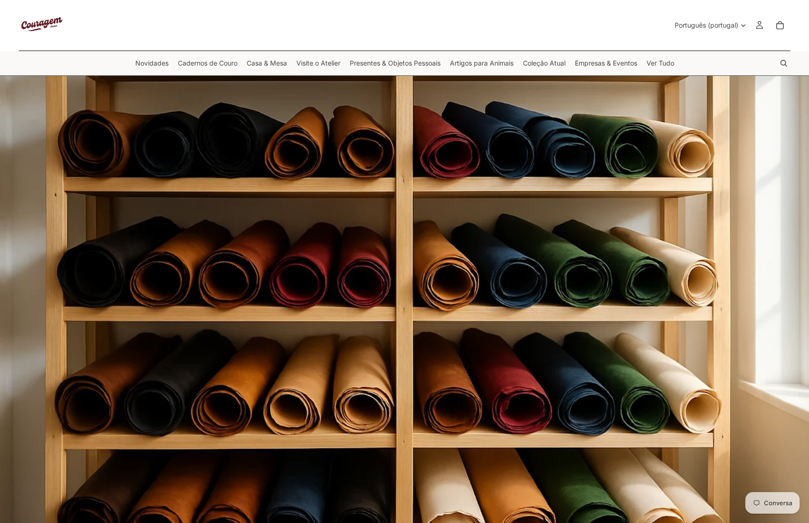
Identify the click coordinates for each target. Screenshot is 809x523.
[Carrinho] (780, 25)
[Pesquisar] (783, 63)
